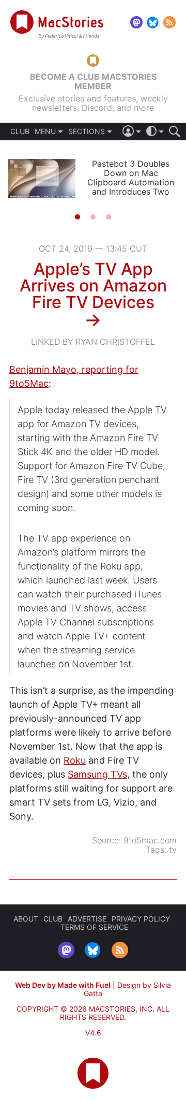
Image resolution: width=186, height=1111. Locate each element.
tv (173, 849)
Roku (75, 760)
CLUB (19, 131)
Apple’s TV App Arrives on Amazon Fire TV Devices (93, 285)
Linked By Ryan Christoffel (93, 342)
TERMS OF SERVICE (94, 927)
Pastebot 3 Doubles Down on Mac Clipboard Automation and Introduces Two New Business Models (130, 182)
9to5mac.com (150, 840)
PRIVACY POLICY (141, 918)
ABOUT (25, 918)
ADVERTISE (87, 918)
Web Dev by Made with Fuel (63, 985)
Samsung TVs (97, 774)
